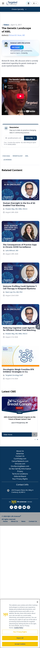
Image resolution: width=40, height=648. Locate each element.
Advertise (20, 453)
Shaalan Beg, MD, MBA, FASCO (16, 209)
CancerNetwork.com (20, 461)
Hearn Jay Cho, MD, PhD (13, 292)
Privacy (20, 471)
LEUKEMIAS (7, 160)
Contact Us (20, 456)
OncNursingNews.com (20, 466)
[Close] (37, 602)
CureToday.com (20, 458)
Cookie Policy (18, 628)
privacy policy (12, 144)
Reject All (20, 638)
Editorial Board (20, 476)
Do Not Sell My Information (20, 469)
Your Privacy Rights (20, 479)
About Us (20, 451)
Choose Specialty (18, 9)
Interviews (6, 156)
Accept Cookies (20, 644)
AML (26, 156)
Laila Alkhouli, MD (11, 250)
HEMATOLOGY (18, 156)
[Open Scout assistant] (28, 3)
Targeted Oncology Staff (14, 375)
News (23, 521)
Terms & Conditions (20, 474)
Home (5, 521)
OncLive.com (20, 464)
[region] (20, 623)
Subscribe (29, 138)
